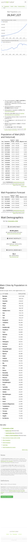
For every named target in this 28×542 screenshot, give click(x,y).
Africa (15, 6)
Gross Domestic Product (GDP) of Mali (11, 437)
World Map (5, 445)
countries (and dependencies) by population (14, 114)
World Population (6, 442)
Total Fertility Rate (10, 433)
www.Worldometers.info (18, 182)
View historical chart (14, 245)
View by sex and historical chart (14, 233)
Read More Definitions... (7, 496)
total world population (10, 111)
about (7, 534)
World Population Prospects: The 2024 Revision (15, 129)
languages (15, 534)
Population (6, 6)
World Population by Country (9, 447)
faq (11, 534)
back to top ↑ (24, 186)
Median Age (8, 430)
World (12, 6)
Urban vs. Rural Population (11, 435)
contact (20, 534)
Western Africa (21, 6)
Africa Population (6, 440)
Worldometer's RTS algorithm (7, 461)
